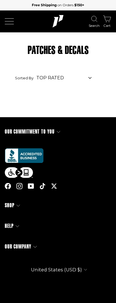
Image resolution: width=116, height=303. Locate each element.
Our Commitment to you (30, 131)
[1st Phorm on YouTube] (31, 185)
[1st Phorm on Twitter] (54, 185)
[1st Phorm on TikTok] (42, 185)
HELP (9, 226)
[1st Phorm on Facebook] (8, 185)
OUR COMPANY (18, 246)
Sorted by (24, 78)
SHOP (9, 205)
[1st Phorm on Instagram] (19, 185)
